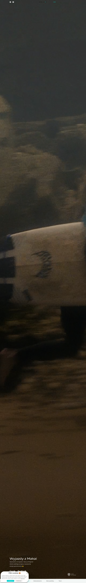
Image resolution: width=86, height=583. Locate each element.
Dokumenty (23, 578)
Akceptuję (10, 580)
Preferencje (18, 580)
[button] (27, 573)
